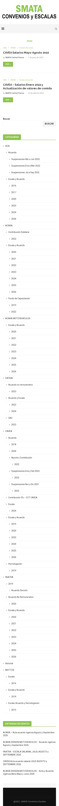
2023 (13, 272)
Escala (11, 504)
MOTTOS (9, 670)
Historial (9, 663)
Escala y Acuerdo (16, 179)
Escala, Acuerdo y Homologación (23, 703)
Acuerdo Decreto (19, 590)
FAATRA (9, 577)
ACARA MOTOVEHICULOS (17, 318)
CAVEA (8, 431)
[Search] (55, 28)
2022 (13, 205)
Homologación (15, 564)
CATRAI (9, 378)
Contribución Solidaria (18, 232)
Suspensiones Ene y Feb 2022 (25, 471)
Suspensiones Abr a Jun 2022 (25, 159)
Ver (7, 64)
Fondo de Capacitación (19, 298)
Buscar (6, 119)
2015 (13, 710)
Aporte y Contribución (21, 457)
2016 (13, 185)
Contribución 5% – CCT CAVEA (22, 497)
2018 (13, 444)
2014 (13, 696)
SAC (10, 418)
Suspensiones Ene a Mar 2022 (25, 166)
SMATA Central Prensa (14, 57)
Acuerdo (12, 152)
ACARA (9, 225)
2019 (13, 305)
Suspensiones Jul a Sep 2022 (25, 172)
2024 (13, 212)
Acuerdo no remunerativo (20, 385)
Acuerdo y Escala (16, 398)
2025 (13, 285)
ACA (7, 146)
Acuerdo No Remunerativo (21, 597)
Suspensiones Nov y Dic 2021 (25, 484)
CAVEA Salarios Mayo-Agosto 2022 (26, 52)
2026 (13, 219)
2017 (13, 192)
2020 (13, 199)
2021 (13, 259)
